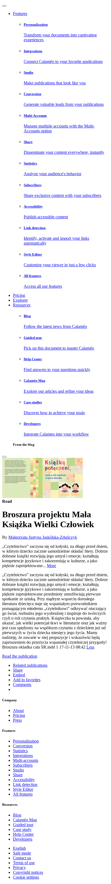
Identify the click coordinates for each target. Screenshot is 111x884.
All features (23, 794)
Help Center (23, 834)
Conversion (23, 746)
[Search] (4, 457)
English (19, 848)
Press (17, 720)
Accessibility (24, 779)
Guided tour (23, 824)
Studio (18, 770)
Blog (17, 815)
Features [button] (20, 13)
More (51, 565)
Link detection (25, 784)
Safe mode (22, 853)
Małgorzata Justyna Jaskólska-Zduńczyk (42, 537)
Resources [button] (21, 305)
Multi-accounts (25, 760)
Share (18, 775)
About (18, 710)
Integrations (23, 755)
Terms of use (24, 862)
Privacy (19, 867)
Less (90, 647)
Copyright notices (28, 872)
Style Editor (23, 789)
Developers (22, 839)
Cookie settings (26, 877)
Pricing (19, 295)
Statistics (20, 750)
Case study (22, 829)
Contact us (22, 858)
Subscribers (23, 765)
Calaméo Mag (25, 820)
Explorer (20, 300)
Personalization (26, 741)
